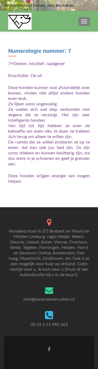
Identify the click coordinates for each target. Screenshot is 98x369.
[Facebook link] (49, 349)
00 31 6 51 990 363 (49, 324)
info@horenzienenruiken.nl (49, 299)
